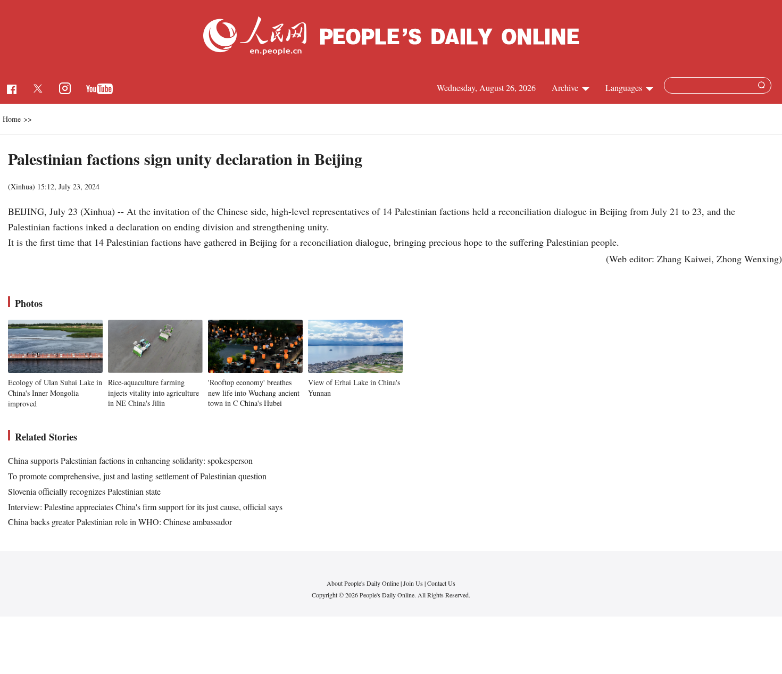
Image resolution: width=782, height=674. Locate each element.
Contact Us (441, 583)
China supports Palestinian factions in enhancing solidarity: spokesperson (130, 460)
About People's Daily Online (363, 583)
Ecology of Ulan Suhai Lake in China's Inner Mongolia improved (55, 392)
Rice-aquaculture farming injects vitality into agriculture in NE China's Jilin (153, 392)
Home (12, 119)
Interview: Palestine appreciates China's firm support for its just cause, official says (145, 506)
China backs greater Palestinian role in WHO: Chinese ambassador (120, 521)
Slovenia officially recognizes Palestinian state (84, 491)
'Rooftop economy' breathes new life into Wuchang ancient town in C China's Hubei (254, 392)
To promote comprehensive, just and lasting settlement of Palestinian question (137, 475)
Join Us (414, 583)
